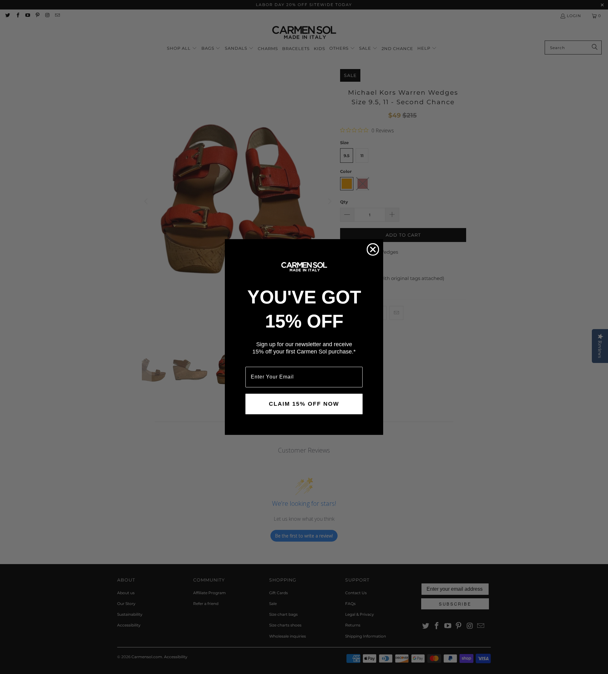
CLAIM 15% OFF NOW (304, 404)
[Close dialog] (372, 249)
